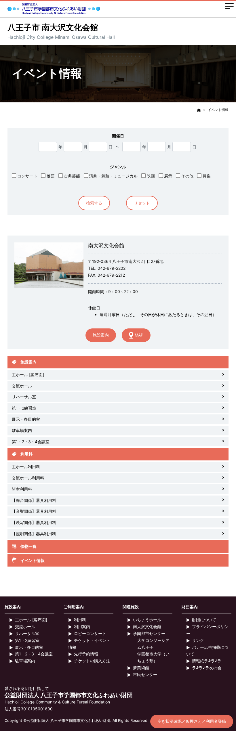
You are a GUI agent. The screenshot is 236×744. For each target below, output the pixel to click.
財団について (204, 619)
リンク (198, 640)
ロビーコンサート (90, 633)
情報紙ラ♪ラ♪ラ (206, 660)
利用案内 (82, 626)
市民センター (145, 674)
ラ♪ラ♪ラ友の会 (206, 667)
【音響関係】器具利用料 (34, 511)
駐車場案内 (22, 430)
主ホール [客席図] (28, 374)
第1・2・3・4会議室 (31, 441)
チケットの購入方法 (92, 660)
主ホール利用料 (26, 466)
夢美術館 (141, 667)
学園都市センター (149, 633)
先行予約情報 (86, 653)
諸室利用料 (22, 489)
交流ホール (22, 385)
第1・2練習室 (24, 408)
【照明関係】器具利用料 (34, 533)
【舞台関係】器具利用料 (34, 500)
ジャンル (118, 166)
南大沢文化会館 (147, 626)
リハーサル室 (24, 396)
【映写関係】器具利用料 (34, 522)
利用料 (80, 619)
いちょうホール (147, 619)
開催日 (118, 135)
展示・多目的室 (26, 419)
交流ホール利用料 (28, 477)
